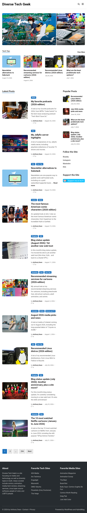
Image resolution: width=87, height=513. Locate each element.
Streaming (35, 272)
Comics (34, 200)
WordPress (68, 510)
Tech (33, 131)
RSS (64, 167)
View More (81, 52)
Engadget (34, 480)
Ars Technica (36, 477)
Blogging (34, 236)
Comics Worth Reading (68, 493)
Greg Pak (63, 496)
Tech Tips (6, 51)
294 (22, 451)
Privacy (32, 510)
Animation (35, 311)
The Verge (35, 494)
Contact (25, 510)
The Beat (63, 480)
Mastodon (67, 164)
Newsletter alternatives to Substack (8, 72)
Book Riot (63, 483)
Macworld (35, 483)
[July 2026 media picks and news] (66, 109)
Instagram (67, 160)
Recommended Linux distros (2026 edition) (76, 98)
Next (29, 451)
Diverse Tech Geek (16, 4)
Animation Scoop (66, 477)
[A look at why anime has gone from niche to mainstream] (29, 29)
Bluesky (66, 157)
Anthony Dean (37, 121)
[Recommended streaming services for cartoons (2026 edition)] (33, 61)
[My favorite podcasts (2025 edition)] (70, 37)
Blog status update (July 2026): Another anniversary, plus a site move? (77, 136)
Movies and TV (50, 311)
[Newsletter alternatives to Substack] (11, 61)
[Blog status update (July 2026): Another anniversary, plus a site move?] (66, 133)
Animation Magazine (68, 473)
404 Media (35, 473)
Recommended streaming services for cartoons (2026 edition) (44, 279)
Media (33, 97)
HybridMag (80, 510)
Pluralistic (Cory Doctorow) (41, 490)
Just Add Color (65, 499)
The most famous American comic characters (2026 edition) (43, 207)
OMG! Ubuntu (36, 487)
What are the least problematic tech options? (74, 72)
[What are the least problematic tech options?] (76, 61)
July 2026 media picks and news (77, 110)
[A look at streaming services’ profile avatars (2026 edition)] (70, 21)
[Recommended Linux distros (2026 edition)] (54, 61)
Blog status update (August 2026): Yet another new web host (42, 243)
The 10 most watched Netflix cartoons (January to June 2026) (43, 421)
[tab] (6, 51)
